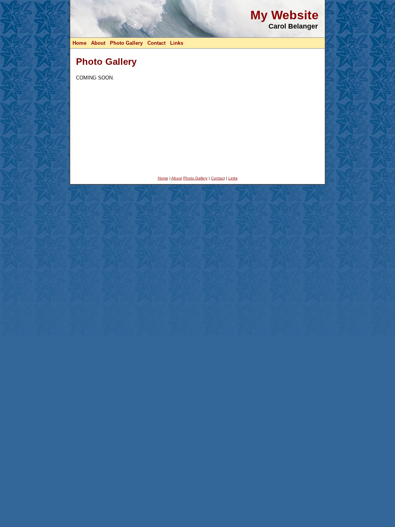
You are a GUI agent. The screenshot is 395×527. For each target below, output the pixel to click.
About (98, 43)
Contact (156, 43)
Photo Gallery (126, 43)
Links (176, 43)
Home (79, 43)
